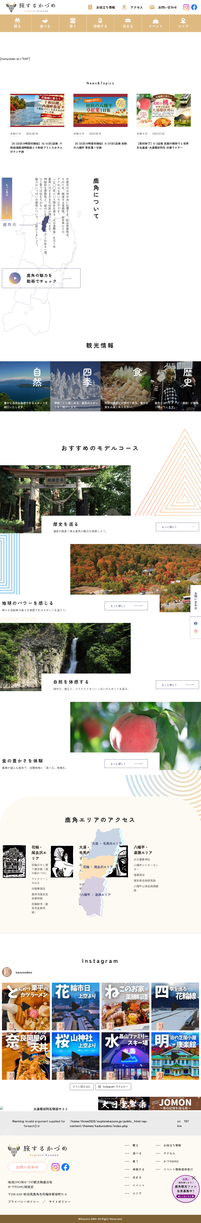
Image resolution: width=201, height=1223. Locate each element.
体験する (100, 26)
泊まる (128, 26)
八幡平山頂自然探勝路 (146, 888)
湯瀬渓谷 (139, 875)
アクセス (136, 7)
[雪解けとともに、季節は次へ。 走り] (175, 1006)
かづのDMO (171, 1161)
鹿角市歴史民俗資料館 (40, 896)
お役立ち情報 (105, 7)
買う (72, 26)
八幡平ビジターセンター (146, 867)
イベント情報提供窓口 (178, 1169)
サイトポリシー (60, 1201)
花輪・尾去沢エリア (39, 852)
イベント (156, 26)
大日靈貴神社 (142, 859)
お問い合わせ (167, 7)
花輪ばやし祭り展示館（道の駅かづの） (40, 869)
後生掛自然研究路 (145, 880)
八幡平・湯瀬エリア (143, 849)
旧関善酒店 (38, 888)
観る (17, 26)
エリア (183, 26)
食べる (45, 26)
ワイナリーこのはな (40, 881)
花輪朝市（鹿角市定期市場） (40, 908)
